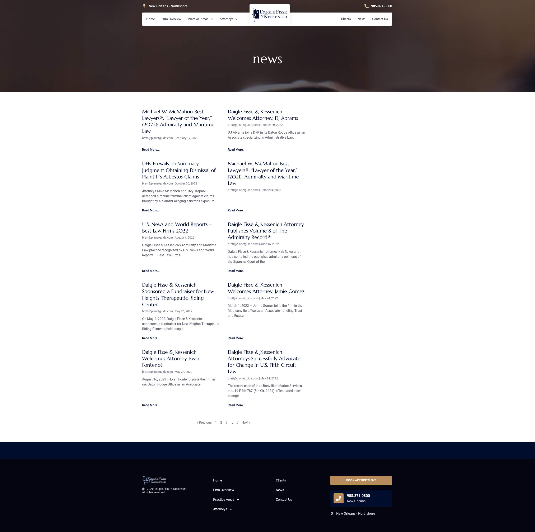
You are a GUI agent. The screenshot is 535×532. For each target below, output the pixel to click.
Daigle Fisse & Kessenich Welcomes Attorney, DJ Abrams (263, 115)
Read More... (151, 150)
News (362, 19)
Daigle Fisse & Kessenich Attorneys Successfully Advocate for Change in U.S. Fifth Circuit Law (264, 362)
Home (150, 19)
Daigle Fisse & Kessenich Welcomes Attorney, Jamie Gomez (266, 288)
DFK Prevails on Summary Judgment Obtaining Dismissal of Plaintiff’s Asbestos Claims (179, 170)
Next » (246, 423)
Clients (346, 19)
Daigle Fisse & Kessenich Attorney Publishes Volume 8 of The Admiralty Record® (266, 230)
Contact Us (380, 19)
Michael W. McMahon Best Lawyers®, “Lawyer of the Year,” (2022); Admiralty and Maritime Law (178, 121)
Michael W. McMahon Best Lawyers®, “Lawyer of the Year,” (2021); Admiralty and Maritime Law (263, 173)
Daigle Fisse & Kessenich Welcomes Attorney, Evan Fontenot (170, 358)
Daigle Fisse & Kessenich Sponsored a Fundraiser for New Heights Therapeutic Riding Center (178, 295)
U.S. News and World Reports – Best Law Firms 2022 (177, 227)
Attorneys (226, 19)
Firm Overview (171, 19)
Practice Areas (198, 19)
